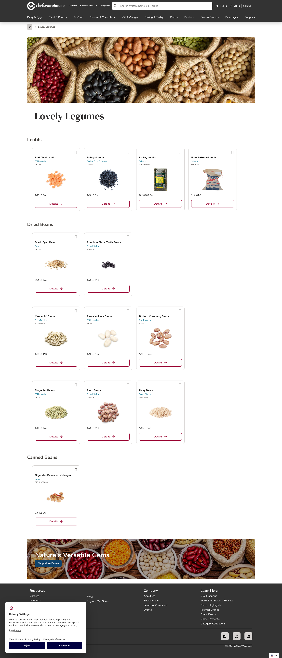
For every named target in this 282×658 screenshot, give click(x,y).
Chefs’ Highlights (211, 605)
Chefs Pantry (208, 614)
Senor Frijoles (93, 246)
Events (148, 609)
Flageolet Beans (45, 390)
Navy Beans (146, 390)
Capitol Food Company (97, 161)
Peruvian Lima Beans (99, 316)
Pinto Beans (94, 390)
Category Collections (213, 623)
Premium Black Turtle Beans (104, 242)
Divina (37, 479)
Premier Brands (210, 609)
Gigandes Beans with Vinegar (53, 475)
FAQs (90, 596)
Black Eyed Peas (45, 242)
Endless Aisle (87, 6)
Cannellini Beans (45, 316)
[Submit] (115, 6)
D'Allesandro (40, 161)
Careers (34, 596)
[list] (141, 180)
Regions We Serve (98, 601)
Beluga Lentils (96, 157)
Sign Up (247, 5)
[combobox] (165, 6)
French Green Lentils (203, 157)
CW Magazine (103, 6)
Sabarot (142, 161)
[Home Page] (29, 27)
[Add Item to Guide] (76, 152)
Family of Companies (156, 605)
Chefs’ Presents (210, 619)
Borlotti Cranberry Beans (154, 316)
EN (275, 656)
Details (53, 204)
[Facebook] (225, 636)
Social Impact (151, 600)
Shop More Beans (48, 563)
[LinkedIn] (248, 636)
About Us (149, 596)
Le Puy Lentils (147, 157)
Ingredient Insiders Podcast (217, 600)
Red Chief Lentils (45, 157)
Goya (37, 246)
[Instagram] (237, 636)
